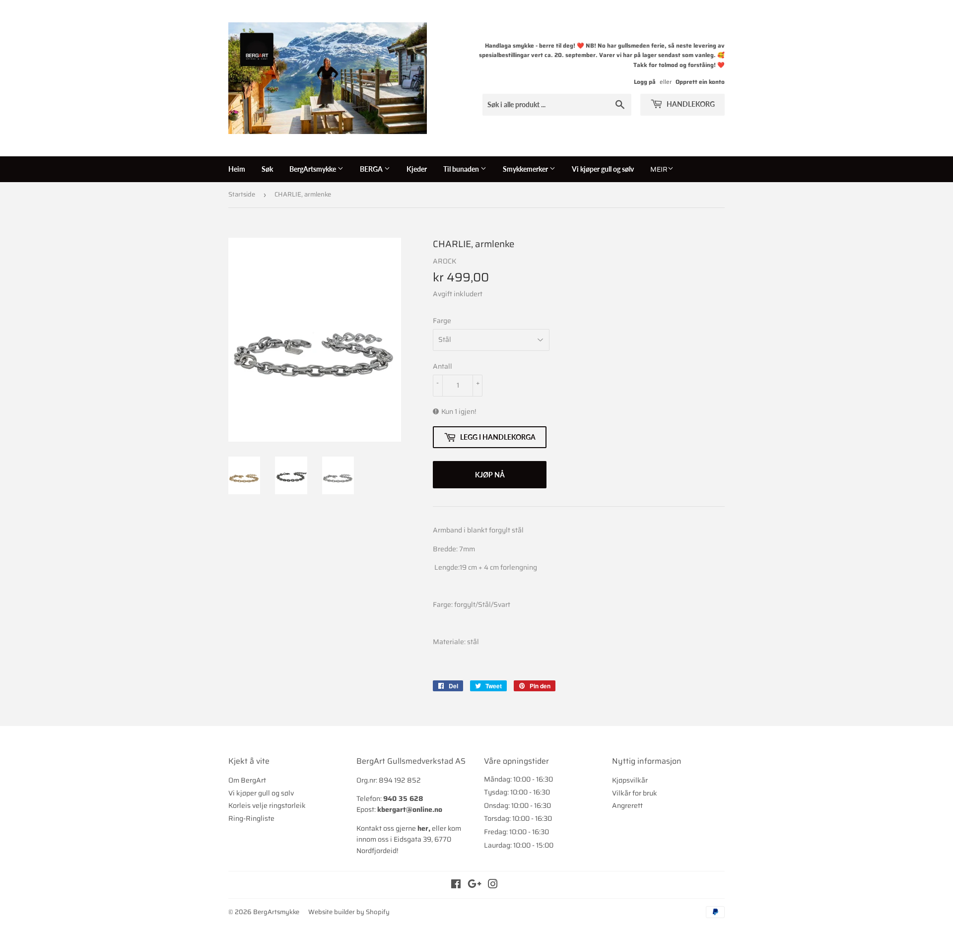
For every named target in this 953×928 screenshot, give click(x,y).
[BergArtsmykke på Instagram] (493, 885)
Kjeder (417, 169)
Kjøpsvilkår (630, 780)
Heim (236, 169)
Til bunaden (461, 169)
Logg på (645, 81)
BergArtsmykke (313, 169)
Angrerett (627, 805)
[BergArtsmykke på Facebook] (456, 885)
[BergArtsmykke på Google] (474, 885)
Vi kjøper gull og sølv (603, 169)
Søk (267, 169)
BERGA (372, 169)
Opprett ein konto (700, 81)
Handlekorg (690, 104)
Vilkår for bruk (634, 793)
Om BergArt (247, 780)
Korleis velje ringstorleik (267, 805)
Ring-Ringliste (251, 818)
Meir (659, 169)
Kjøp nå (490, 474)
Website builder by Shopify (349, 912)
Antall (442, 366)
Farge (442, 320)
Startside (241, 194)
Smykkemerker (526, 169)
